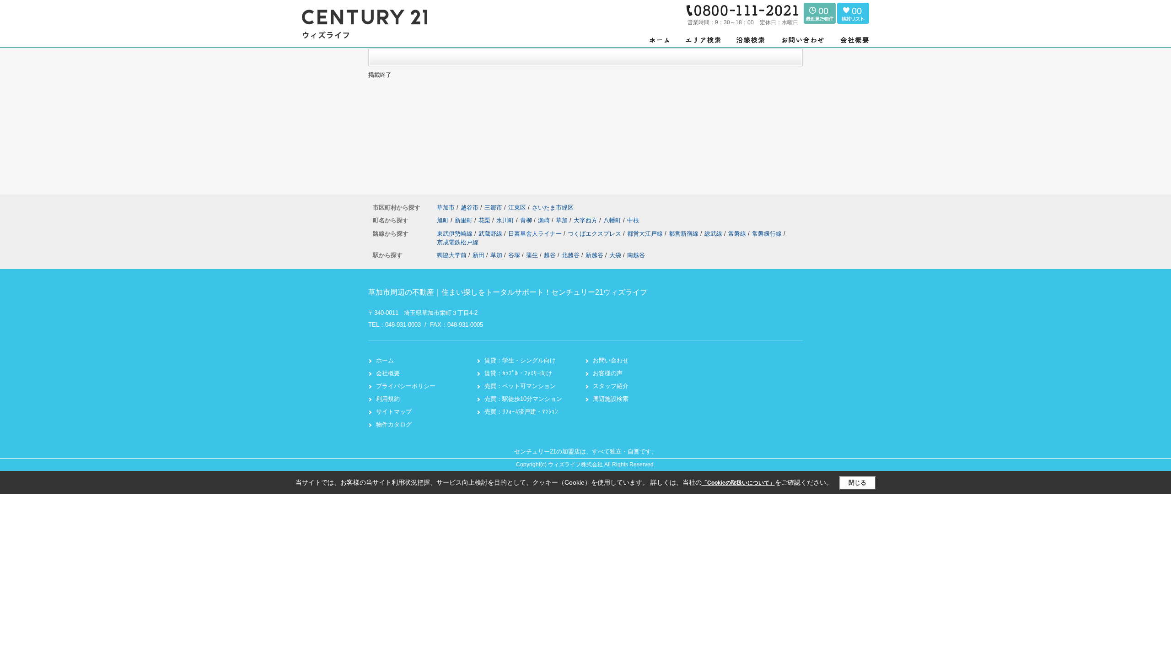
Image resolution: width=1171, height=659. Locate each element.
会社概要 (388, 373)
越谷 (550, 255)
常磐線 (738, 233)
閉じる (857, 482)
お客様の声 (608, 373)
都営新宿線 (684, 233)
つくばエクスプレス (595, 233)
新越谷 (594, 255)
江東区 (517, 207)
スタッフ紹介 (610, 386)
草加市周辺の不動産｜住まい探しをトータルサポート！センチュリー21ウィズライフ (507, 292)
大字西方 (586, 220)
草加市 (446, 207)
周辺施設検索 (610, 398)
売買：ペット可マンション (520, 386)
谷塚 (514, 255)
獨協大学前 (452, 255)
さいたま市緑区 (553, 207)
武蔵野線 (491, 233)
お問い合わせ (610, 360)
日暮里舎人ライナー (536, 233)
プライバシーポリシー (405, 386)
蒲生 (532, 255)
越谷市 (469, 207)
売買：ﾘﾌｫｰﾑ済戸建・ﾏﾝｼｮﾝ (521, 411)
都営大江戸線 (646, 233)
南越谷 (636, 255)
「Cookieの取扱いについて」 (738, 483)
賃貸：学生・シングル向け (520, 360)
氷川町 (506, 220)
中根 (633, 220)
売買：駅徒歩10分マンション (523, 398)
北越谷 (571, 255)
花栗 (485, 220)
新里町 (464, 220)
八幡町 (613, 220)
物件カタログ (394, 424)
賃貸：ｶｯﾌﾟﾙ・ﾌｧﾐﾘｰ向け (518, 373)
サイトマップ (394, 411)
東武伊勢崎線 (455, 233)
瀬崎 (545, 220)
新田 (478, 255)
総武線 (714, 233)
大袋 (615, 255)
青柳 (527, 220)
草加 (562, 220)
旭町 (444, 220)
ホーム (385, 360)
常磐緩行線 (768, 233)
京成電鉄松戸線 (457, 242)
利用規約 (388, 398)
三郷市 (493, 207)
